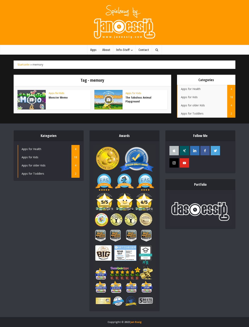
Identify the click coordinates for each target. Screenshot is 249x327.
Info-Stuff (123, 50)
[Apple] (174, 150)
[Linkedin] (194, 150)
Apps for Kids (56, 93)
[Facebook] (205, 150)
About (106, 50)
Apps (93, 50)
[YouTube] (184, 163)
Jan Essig (136, 322)
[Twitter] (215, 150)
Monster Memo (58, 97)
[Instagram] (174, 163)
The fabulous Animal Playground (138, 99)
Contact (144, 50)
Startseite (24, 64)
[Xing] (184, 150)
